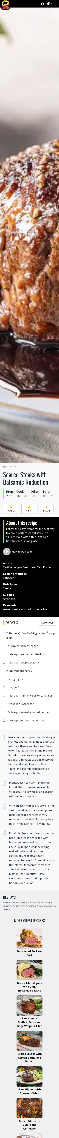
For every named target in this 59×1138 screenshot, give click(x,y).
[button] (49, 4)
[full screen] (54, 468)
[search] (42, 4)
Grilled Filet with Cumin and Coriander (29, 1124)
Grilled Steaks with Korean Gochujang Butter (29, 1057)
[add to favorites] (15, 467)
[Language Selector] (49, 3)
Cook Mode (47, 622)
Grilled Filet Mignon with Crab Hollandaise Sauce (29, 986)
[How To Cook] (7, 551)
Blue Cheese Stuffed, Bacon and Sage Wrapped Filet (29, 1022)
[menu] (55, 4)
